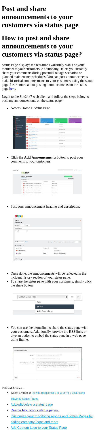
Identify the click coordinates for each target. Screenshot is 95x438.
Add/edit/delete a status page (32, 404)
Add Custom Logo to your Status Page (39, 427)
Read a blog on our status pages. (35, 410)
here (12, 89)
